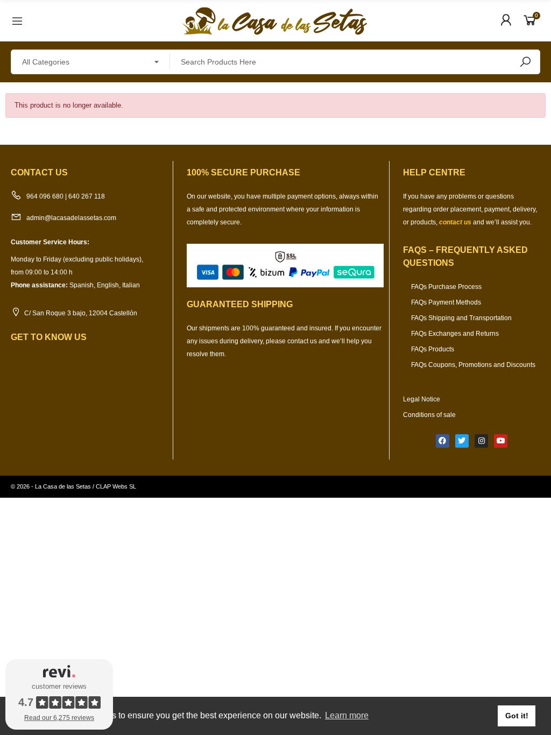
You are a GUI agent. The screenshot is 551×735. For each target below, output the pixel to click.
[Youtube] (500, 441)
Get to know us (49, 337)
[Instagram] (481, 441)
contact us (455, 222)
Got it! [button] (516, 715)
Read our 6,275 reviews (59, 718)
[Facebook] (442, 441)
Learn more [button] (347, 715)
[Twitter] (462, 441)
